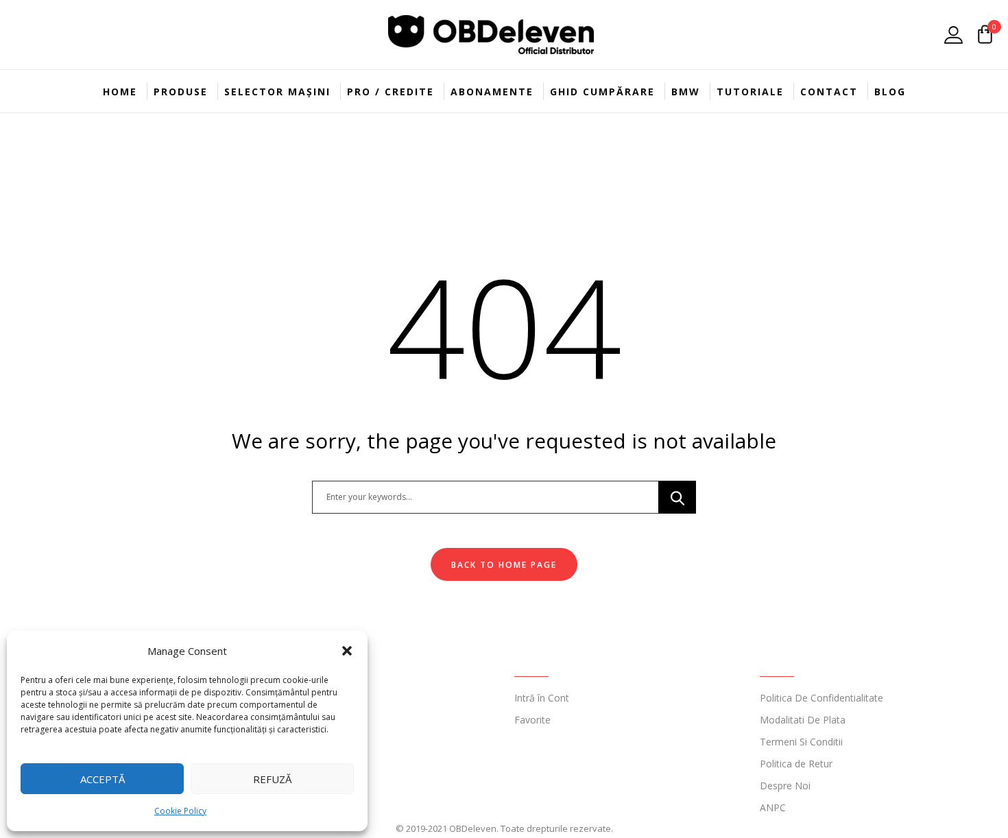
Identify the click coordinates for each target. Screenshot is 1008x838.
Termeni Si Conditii (801, 741)
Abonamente (492, 91)
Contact (829, 91)
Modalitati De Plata (802, 719)
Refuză (272, 779)
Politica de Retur (796, 763)
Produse (181, 91)
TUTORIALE (750, 91)
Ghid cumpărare (602, 91)
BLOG (890, 91)
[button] (347, 651)
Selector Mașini (277, 91)
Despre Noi (785, 785)
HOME (120, 91)
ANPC (773, 807)
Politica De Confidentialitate (821, 697)
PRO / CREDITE (390, 91)
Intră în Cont (541, 697)
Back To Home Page (504, 565)
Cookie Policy (180, 811)
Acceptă (102, 779)
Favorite (532, 719)
